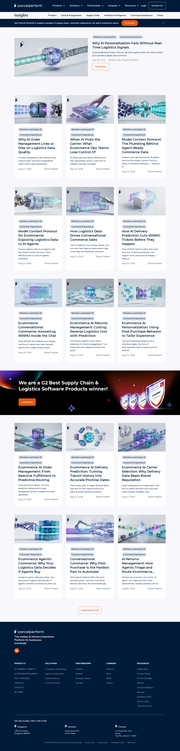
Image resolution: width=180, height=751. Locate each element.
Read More (100, 66)
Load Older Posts (90, 610)
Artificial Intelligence (115, 15)
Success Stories (143, 674)
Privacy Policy (103, 743)
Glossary (140, 692)
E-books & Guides (144, 678)
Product (52, 15)
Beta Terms (131, 743)
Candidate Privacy (117, 743)
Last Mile (79, 683)
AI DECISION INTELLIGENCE (26, 674)
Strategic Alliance (83, 678)
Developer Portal (144, 697)
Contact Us (157, 5)
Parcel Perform (130, 60)
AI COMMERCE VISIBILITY (25, 669)
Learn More (27, 402)
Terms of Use (90, 743)
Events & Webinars (145, 687)
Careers (109, 683)
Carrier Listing (143, 701)
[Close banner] (163, 23)
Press (160, 15)
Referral (79, 669)
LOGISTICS (19, 687)
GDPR (108, 678)
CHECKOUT (19, 683)
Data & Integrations (71, 15)
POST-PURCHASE (22, 678)
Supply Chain (92, 15)
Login (143, 5)
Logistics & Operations (54, 674)
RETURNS (18, 692)
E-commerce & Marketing (55, 669)
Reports (140, 683)
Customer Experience (142, 15)
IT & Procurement (52, 683)
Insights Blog (142, 669)
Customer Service (52, 678)
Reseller (79, 674)
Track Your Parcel (144, 706)
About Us (110, 669)
